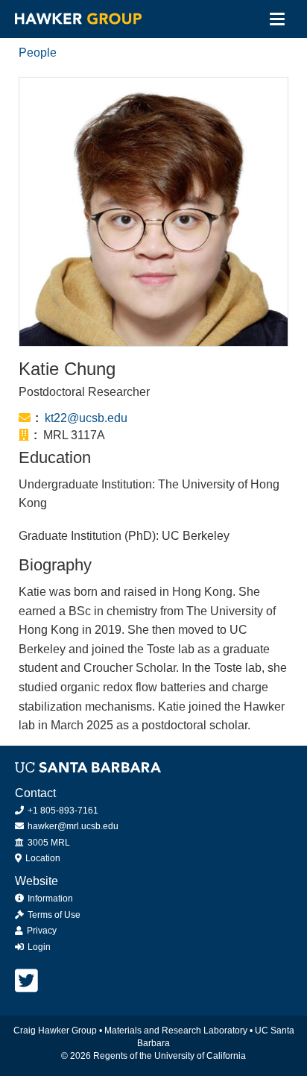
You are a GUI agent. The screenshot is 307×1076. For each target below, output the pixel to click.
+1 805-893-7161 (61, 810)
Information (49, 898)
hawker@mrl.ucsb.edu (71, 826)
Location (41, 858)
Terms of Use (52, 915)
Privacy (41, 930)
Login (38, 947)
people (38, 52)
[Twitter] (26, 980)
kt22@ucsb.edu (86, 418)
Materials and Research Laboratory (175, 1030)
